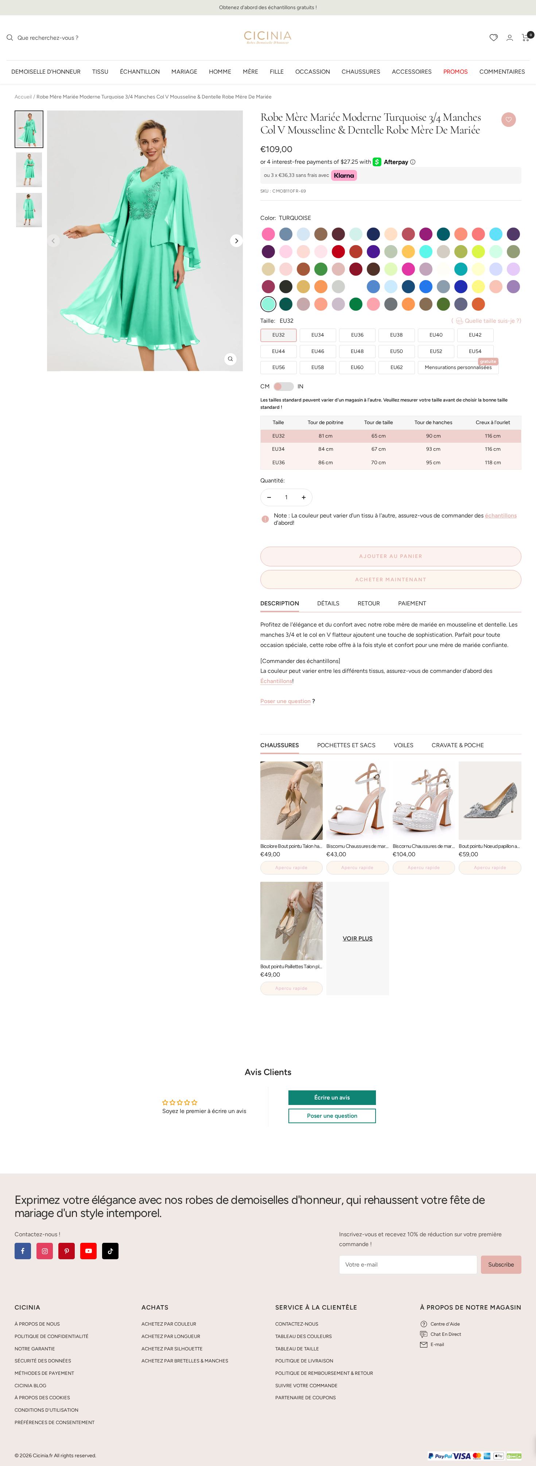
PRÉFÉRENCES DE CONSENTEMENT (54, 1422)
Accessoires (412, 71)
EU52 (436, 351)
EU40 (436, 335)
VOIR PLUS (358, 938)
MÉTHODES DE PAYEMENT (44, 1373)
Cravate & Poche (458, 745)
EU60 (357, 367)
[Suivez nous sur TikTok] (110, 1251)
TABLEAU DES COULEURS (303, 1336)
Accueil (23, 97)
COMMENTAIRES (502, 71)
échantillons (501, 515)
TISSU (100, 71)
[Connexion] (509, 38)
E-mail (437, 1344)
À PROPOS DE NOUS (37, 1324)
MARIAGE (184, 71)
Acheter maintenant (391, 580)
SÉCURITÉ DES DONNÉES (43, 1361)
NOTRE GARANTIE (35, 1348)
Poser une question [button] (332, 1115)
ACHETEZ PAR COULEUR (168, 1324)
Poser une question (285, 701)
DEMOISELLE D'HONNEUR (46, 71)
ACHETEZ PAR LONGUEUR (170, 1336)
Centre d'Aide (445, 1324)
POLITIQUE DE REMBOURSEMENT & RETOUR (324, 1373)
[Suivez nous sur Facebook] (23, 1251)
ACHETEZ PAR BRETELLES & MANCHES (184, 1361)
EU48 (357, 351)
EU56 (278, 367)
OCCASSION (312, 71)
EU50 (396, 351)
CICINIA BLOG (30, 1385)
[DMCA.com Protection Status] (514, 1456)
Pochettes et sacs (346, 745)
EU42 (475, 335)
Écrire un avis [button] (332, 1097)
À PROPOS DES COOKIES (42, 1397)
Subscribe (501, 1264)
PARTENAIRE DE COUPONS (305, 1397)
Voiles (403, 745)
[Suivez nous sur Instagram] (44, 1251)
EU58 (317, 367)
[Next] (236, 240)
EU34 (317, 335)
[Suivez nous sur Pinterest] (66, 1251)
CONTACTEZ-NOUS (296, 1324)
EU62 (397, 367)
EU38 (396, 335)
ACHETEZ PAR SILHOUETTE (172, 1348)
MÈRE (250, 71)
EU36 (357, 335)
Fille (277, 71)
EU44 (278, 351)
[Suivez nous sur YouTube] (88, 1251)
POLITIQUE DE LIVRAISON (304, 1361)
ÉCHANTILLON (140, 71)
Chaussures (361, 71)
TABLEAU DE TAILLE (297, 1348)
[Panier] (525, 37)
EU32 (278, 335)
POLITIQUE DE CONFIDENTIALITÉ (52, 1336)
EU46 (317, 351)
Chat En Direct (446, 1334)
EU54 (475, 351)
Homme (220, 71)
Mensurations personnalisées (460, 366)
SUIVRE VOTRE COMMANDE (306, 1385)
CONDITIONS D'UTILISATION (46, 1410)
